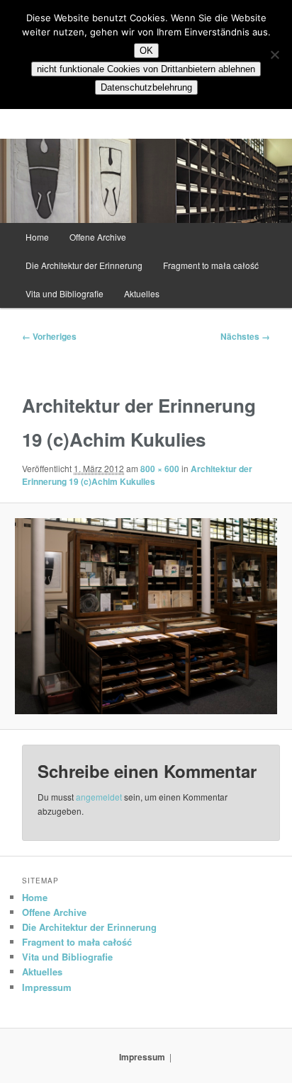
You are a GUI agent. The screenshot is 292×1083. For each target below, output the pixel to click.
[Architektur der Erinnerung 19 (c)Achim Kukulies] (145, 616)
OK (146, 50)
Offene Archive (97, 237)
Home (37, 237)
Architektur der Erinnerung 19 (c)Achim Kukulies (137, 475)
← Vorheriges (49, 336)
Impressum (47, 987)
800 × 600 (159, 468)
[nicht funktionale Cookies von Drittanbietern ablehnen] (274, 54)
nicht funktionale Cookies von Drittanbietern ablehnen (146, 69)
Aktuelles (141, 293)
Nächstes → (245, 336)
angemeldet (99, 797)
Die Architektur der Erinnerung (84, 265)
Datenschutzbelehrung (146, 87)
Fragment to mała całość (211, 265)
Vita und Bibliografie (64, 293)
